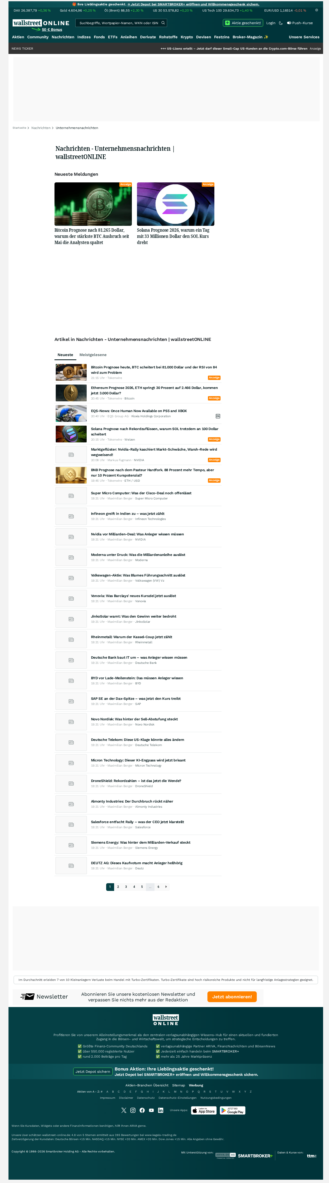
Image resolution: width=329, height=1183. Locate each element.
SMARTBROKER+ (225, 1051)
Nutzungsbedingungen (216, 1098)
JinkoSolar (142, 621)
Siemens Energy (146, 848)
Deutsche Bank (146, 663)
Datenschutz (146, 1098)
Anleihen (129, 37)
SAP (138, 704)
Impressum (107, 1098)
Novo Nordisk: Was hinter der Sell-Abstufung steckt (134, 719)
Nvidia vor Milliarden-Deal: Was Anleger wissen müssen (137, 534)
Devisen (203, 37)
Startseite (19, 127)
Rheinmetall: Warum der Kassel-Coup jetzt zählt (131, 637)
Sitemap (178, 1085)
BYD (138, 683)
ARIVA (133, 1126)
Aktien (18, 37)
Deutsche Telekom (148, 745)
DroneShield (144, 786)
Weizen (129, 439)
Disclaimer (126, 1098)
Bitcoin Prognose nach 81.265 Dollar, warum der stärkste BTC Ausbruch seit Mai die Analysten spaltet (91, 236)
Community (38, 37)
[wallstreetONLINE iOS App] (204, 1113)
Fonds (99, 37)
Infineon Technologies (150, 519)
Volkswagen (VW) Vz (149, 580)
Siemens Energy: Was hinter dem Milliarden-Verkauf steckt (140, 842)
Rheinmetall (143, 642)
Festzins (222, 37)
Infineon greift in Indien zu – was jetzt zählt (127, 513)
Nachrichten (63, 37)
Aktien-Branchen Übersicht (146, 1085)
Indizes (84, 37)
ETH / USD (132, 480)
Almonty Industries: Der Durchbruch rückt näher (132, 801)
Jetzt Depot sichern (93, 1071)
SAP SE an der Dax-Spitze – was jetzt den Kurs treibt (136, 698)
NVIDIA (139, 460)
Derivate (148, 37)
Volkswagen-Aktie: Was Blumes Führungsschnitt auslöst (138, 575)
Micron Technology (148, 765)
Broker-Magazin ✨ (251, 37)
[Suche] (163, 23)
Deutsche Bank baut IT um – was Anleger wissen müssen (139, 657)
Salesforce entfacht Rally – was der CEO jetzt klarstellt (137, 822)
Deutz (139, 868)
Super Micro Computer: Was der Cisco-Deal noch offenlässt (141, 493)
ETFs (112, 37)
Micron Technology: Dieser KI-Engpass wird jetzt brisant (138, 760)
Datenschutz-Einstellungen (178, 1098)
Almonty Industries (148, 806)
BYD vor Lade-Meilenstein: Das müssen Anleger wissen (137, 678)
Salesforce (143, 827)
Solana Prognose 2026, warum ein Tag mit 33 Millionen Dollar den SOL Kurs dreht (173, 236)
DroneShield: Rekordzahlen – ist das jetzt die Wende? (136, 781)
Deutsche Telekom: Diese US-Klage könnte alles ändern (137, 740)
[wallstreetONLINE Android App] (232, 1113)
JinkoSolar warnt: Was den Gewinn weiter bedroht (133, 616)
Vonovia (140, 601)
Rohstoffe (168, 37)
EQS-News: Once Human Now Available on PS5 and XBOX (139, 411)
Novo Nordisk (144, 724)
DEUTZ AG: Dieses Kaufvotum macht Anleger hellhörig (136, 863)
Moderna (141, 560)
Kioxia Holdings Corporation (151, 416)
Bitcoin (129, 398)
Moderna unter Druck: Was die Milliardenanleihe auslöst (138, 555)
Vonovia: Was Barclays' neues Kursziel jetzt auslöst (133, 596)
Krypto (187, 37)
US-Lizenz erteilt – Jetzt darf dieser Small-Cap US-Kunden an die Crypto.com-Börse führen (214, 48)
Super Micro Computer (151, 498)
